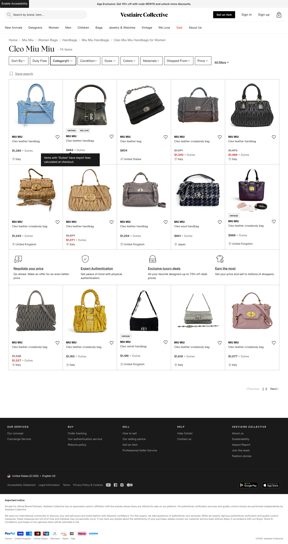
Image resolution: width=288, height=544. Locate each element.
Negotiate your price (28, 268)
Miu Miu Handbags (95, 40)
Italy (73, 538)
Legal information (49, 485)
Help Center (185, 433)
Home (13, 40)
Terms (66, 485)
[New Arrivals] (25, 27)
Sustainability (240, 439)
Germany (55, 538)
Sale (180, 27)
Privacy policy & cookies (88, 485)
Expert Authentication (97, 268)
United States (41, 538)
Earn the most (225, 268)
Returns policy (77, 445)
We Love (164, 27)
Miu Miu (28, 40)
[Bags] (105, 27)
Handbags (69, 40)
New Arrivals (13, 27)
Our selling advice (134, 439)
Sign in (246, 15)
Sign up (264, 15)
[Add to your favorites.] (57, 137)
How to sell (129, 433)
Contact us (184, 439)
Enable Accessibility (14, 4)
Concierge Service (19, 439)
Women (54, 27)
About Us (195, 27)
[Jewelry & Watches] (138, 27)
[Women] (62, 27)
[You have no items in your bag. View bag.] (279, 14)
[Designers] (45, 27)
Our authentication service (85, 439)
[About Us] (204, 27)
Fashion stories (241, 456)
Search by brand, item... (28, 15)
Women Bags (48, 40)
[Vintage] (155, 27)
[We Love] (173, 27)
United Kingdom (23, 538)
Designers (35, 27)
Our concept (15, 433)
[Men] (74, 27)
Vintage (146, 27)
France (8, 538)
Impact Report (241, 445)
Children (83, 27)
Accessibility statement (21, 485)
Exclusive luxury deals (164, 268)
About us (238, 433)
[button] (279, 14)
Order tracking (77, 433)
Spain (65, 538)
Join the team (241, 450)
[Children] (92, 27)
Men (68, 27)
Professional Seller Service (139, 450)
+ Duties (27, 150)
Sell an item (224, 15)
